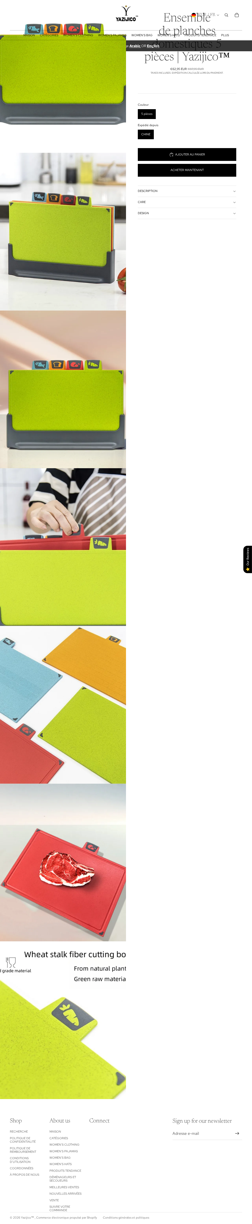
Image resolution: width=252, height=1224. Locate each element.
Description (148, 191)
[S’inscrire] (237, 1133)
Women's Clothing (64, 1145)
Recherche (19, 1132)
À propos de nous (24, 1175)
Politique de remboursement (23, 1150)
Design (143, 213)
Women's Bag (60, 1158)
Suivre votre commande (59, 1208)
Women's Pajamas (63, 1151)
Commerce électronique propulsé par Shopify (66, 1218)
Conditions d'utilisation (20, 1160)
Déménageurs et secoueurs (62, 1179)
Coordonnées (21, 1168)
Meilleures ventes (64, 1187)
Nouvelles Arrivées (65, 1194)
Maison (55, 1132)
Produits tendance (65, 1171)
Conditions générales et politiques (126, 1218)
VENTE (54, 1200)
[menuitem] (225, 35)
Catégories (58, 1138)
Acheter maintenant (187, 170)
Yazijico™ (28, 1218)
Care (142, 202)
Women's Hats (60, 1164)
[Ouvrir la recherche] (226, 15)
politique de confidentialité (23, 1140)
